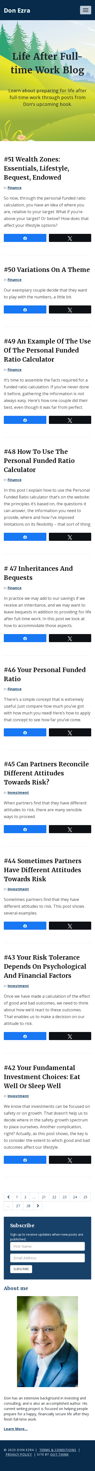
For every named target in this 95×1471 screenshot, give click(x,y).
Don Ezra (17, 10)
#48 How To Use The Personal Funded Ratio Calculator (39, 461)
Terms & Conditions (57, 1450)
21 (44, 1197)
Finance (15, 187)
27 (18, 1205)
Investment (18, 792)
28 (28, 1205)
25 (85, 1197)
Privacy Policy (19, 1454)
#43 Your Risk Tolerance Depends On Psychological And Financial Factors (45, 967)
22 (54, 1197)
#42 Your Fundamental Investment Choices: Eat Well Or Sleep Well (42, 1077)
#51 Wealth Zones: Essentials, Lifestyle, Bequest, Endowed (36, 168)
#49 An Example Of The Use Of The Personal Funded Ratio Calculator (47, 350)
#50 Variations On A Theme (47, 270)
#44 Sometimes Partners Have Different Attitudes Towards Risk (43, 870)
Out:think (59, 1454)
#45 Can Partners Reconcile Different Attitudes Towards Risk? (46, 773)
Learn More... (16, 1428)
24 (75, 1197)
